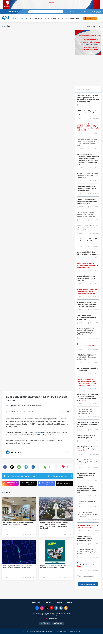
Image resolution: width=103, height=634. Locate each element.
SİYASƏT (53, 18)
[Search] (60, 12)
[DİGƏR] (100, 18)
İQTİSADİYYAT (70, 18)
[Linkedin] (15, 12)
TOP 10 (69, 603)
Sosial (99, 26)
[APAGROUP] (51, 618)
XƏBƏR (60, 18)
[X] (7, 12)
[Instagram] (4, 12)
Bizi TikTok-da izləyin (29, 483)
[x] (47, 608)
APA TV (79, 18)
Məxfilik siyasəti (75, 631)
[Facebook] (2, 12)
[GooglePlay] (45, 623)
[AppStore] (58, 623)
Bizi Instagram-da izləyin (11, 483)
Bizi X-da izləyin (65, 483)
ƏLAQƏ (49, 603)
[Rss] (18, 12)
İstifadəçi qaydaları (62, 631)
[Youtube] (10, 12)
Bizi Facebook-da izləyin (47, 483)
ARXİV (59, 603)
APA (24, 419)
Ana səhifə (91, 26)
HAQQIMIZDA (36, 603)
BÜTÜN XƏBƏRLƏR (42, 18)
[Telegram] (13, 12)
